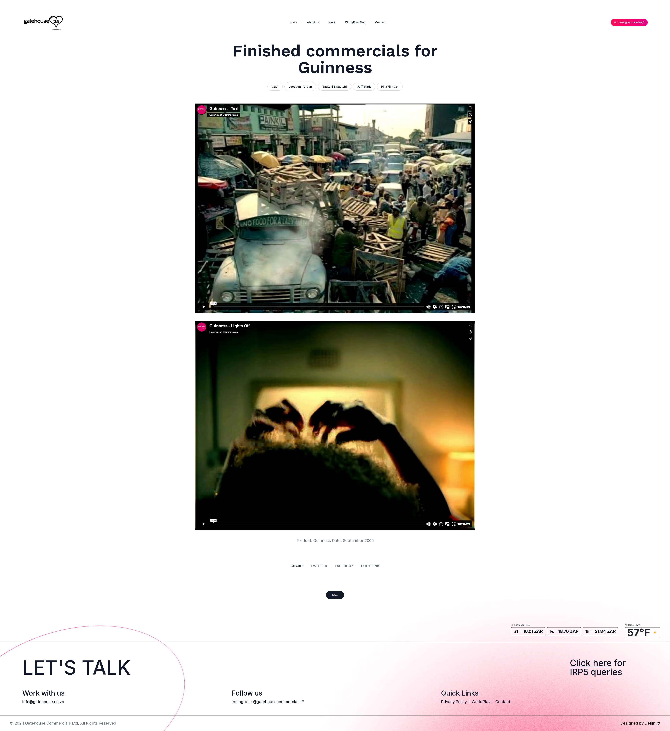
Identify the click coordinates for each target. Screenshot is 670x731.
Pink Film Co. (389, 86)
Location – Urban (300, 86)
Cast (275, 86)
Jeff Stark (364, 86)
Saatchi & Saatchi (334, 86)
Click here (591, 663)
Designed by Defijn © (640, 723)
